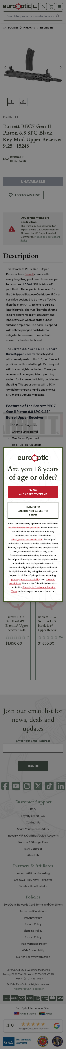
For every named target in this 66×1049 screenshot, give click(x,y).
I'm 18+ (33, 492)
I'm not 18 (33, 510)
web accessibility (30, 579)
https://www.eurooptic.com (24, 527)
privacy (15, 579)
